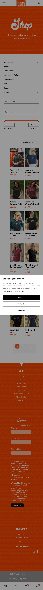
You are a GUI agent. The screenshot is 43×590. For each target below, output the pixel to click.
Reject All (21, 310)
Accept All (21, 297)
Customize (21, 304)
